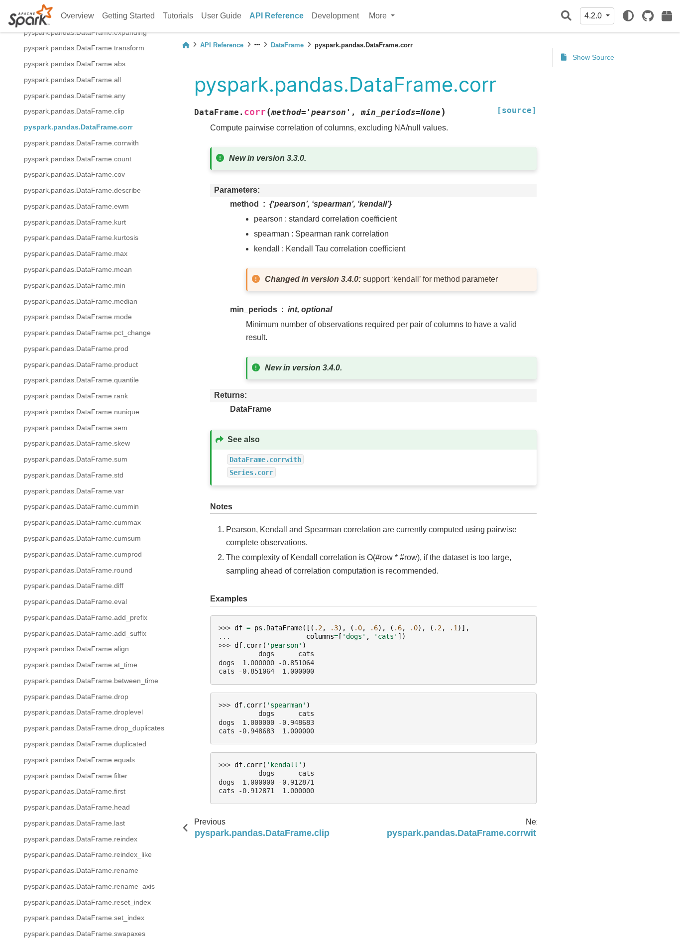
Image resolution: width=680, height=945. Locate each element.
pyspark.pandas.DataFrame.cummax (82, 523)
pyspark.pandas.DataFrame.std (73, 475)
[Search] (566, 16)
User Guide (221, 15)
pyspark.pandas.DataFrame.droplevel (83, 712)
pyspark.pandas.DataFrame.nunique (81, 412)
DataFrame (287, 45)
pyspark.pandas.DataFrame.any (74, 96)
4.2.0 (594, 15)
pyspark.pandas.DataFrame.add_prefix (85, 617)
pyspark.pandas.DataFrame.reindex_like (88, 855)
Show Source (592, 57)
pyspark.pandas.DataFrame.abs (74, 64)
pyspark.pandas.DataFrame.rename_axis (89, 886)
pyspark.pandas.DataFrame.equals (79, 760)
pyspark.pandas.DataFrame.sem (75, 428)
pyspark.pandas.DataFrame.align (76, 649)
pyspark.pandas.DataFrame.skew (77, 444)
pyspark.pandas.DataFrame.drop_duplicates (94, 728)
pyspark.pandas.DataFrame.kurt (75, 222)
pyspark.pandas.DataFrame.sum (75, 460)
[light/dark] (628, 16)
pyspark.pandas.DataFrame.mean (78, 269)
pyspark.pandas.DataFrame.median (80, 301)
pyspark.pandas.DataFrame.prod (76, 349)
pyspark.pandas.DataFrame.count (77, 159)
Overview (77, 15)
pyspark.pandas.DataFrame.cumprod (83, 554)
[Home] (185, 45)
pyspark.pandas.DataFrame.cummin (81, 507)
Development (335, 15)
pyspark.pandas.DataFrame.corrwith (81, 143)
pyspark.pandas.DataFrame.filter (75, 776)
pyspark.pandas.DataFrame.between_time (91, 681)
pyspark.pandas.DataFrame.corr (78, 127)
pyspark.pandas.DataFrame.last (74, 823)
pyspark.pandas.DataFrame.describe (82, 191)
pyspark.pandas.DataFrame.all (72, 80)
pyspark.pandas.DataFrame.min (74, 285)
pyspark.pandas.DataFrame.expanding (85, 32)
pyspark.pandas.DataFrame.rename (81, 870)
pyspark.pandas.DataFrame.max (75, 254)
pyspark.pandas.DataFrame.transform (84, 48)
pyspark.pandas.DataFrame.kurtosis (81, 238)
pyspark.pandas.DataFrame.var (74, 491)
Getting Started (128, 15)
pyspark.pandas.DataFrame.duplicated (85, 744)
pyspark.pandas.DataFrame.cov (74, 175)
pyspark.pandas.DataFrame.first (74, 792)
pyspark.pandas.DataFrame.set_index (84, 918)
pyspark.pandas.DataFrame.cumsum (82, 538)
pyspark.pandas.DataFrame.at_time (80, 665)
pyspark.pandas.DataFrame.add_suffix (85, 633)
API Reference (276, 15)
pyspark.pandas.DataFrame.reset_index (87, 902)
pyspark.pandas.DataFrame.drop (76, 697)
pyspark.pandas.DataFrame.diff (73, 586)
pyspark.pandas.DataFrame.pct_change (87, 333)
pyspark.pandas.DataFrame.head (77, 807)
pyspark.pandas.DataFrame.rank (76, 396)
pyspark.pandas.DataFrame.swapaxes (84, 934)
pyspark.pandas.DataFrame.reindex (80, 839)
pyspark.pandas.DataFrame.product (81, 364)
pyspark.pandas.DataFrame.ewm (76, 206)
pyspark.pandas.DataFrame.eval (75, 601)
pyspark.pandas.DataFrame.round (78, 570)
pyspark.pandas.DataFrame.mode (78, 317)
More (379, 15)
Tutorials (178, 15)
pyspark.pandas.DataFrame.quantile (81, 380)
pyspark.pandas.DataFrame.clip (74, 112)
